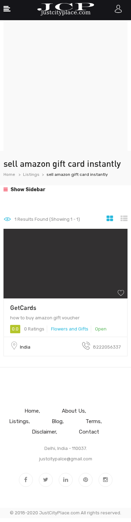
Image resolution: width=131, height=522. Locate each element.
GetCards (23, 307)
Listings (31, 174)
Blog (57, 421)
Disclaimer (44, 432)
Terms (93, 421)
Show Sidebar (27, 190)
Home (9, 174)
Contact (89, 432)
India (25, 347)
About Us (73, 411)
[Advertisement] (65, 85)
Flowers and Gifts (69, 329)
